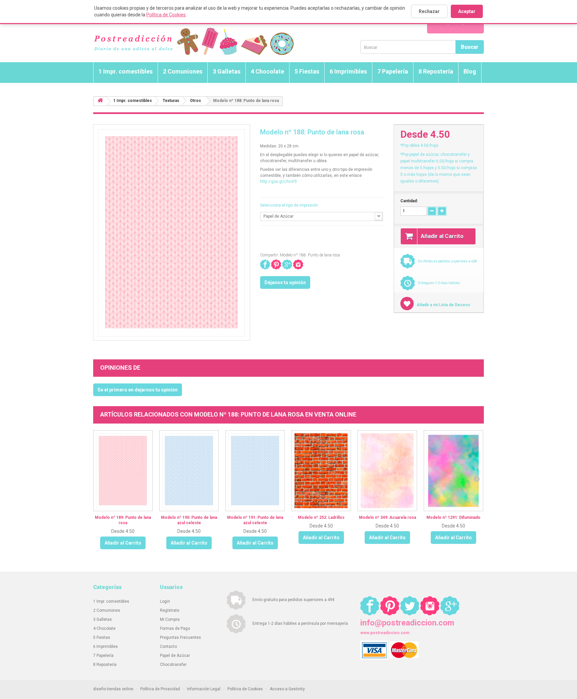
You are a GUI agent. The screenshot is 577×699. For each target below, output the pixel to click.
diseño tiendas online (113, 689)
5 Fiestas (307, 71)
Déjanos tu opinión (285, 282)
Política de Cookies (166, 14)
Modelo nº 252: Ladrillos (321, 517)
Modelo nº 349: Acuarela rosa (387, 517)
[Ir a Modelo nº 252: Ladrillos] (321, 470)
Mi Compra (170, 619)
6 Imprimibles (348, 71)
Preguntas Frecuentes (180, 637)
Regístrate (169, 610)
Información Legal (203, 689)
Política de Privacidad (160, 689)
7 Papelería (392, 71)
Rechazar (429, 11)
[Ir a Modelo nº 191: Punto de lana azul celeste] (255, 470)
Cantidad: (409, 201)
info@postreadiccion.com (407, 622)
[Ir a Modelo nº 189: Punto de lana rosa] (123, 470)
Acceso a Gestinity (287, 689)
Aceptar (466, 11)
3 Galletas (226, 71)
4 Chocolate (267, 71)
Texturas (171, 100)
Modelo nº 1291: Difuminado (453, 517)
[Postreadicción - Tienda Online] (193, 41)
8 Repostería (435, 71)
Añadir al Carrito (123, 543)
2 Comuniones (182, 71)
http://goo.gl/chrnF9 (278, 181)
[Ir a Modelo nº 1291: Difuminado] (453, 470)
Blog (469, 71)
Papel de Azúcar (175, 655)
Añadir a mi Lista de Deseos (443, 305)
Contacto (168, 646)
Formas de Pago (175, 628)
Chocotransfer (173, 664)
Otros (195, 100)
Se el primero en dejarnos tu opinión (138, 389)
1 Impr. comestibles (126, 71)
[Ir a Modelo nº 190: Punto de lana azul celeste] (189, 470)
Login (165, 601)
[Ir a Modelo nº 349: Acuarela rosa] (387, 470)
